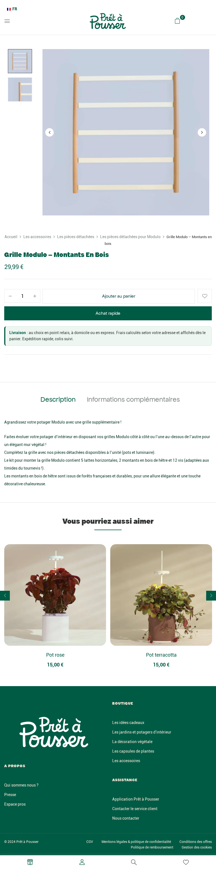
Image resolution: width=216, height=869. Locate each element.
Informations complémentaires (133, 399)
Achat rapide (108, 313)
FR (14, 9)
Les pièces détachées (75, 237)
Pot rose (55, 655)
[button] (177, 21)
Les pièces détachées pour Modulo (130, 237)
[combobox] (12, 9)
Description (58, 399)
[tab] (58, 400)
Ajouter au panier (118, 296)
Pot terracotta (161, 655)
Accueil (10, 237)
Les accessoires (37, 237)
